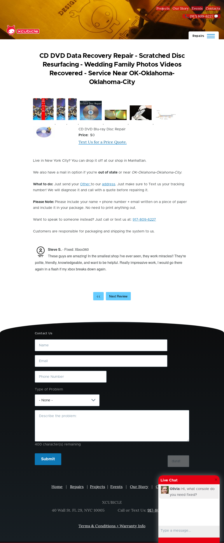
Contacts (213, 8)
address (108, 184)
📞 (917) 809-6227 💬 (201, 16)
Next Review (118, 296)
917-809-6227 (144, 219)
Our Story (181, 8)
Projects (163, 8)
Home (57, 486)
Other (85, 184)
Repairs (77, 486)
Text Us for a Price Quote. (103, 141)
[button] (43, 109)
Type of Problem (49, 389)
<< (98, 296)
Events (197, 8)
